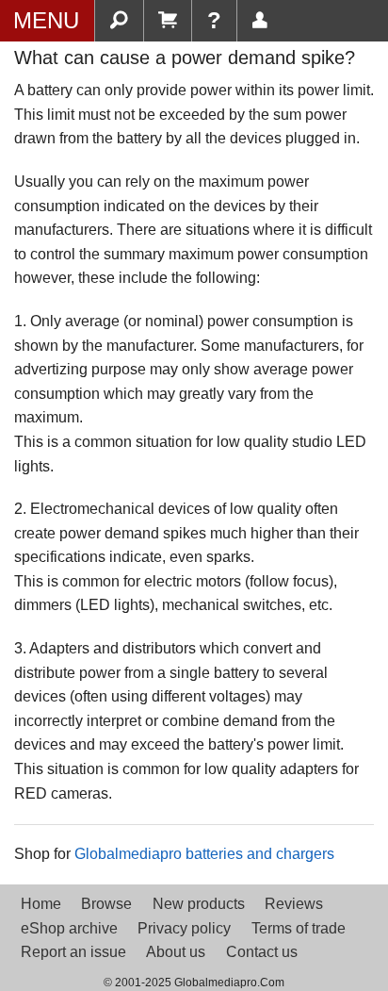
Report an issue (73, 952)
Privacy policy (184, 928)
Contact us (262, 952)
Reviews (294, 904)
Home (41, 904)
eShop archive (69, 928)
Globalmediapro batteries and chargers (204, 854)
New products (199, 904)
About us (175, 952)
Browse (106, 904)
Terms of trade (298, 928)
